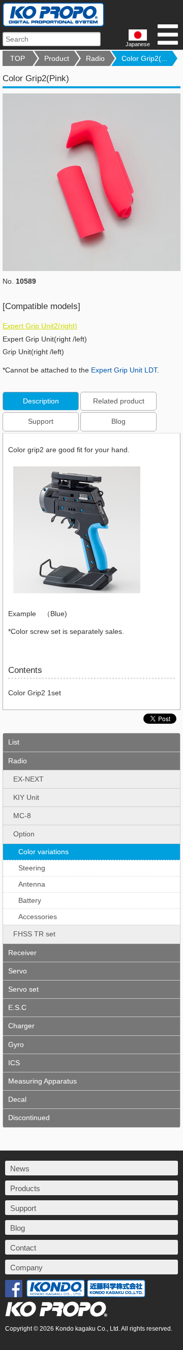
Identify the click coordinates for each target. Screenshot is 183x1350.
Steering (31, 868)
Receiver (22, 953)
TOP (17, 58)
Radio (95, 58)
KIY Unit (26, 797)
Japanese (138, 44)
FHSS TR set (34, 934)
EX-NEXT (28, 779)
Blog (118, 421)
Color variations (43, 852)
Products (25, 1188)
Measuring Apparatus (42, 1081)
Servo (17, 971)
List (13, 742)
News (19, 1168)
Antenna (31, 884)
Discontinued (29, 1117)
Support (40, 421)
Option (24, 834)
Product (56, 58)
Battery (29, 900)
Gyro (16, 1044)
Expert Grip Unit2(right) (40, 326)
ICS (14, 1063)
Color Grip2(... (144, 58)
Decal (17, 1099)
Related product (118, 401)
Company (26, 1267)
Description (41, 401)
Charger (21, 1026)
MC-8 (22, 816)
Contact (23, 1247)
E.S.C (17, 1007)
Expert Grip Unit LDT (124, 370)
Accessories (37, 917)
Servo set (23, 989)
